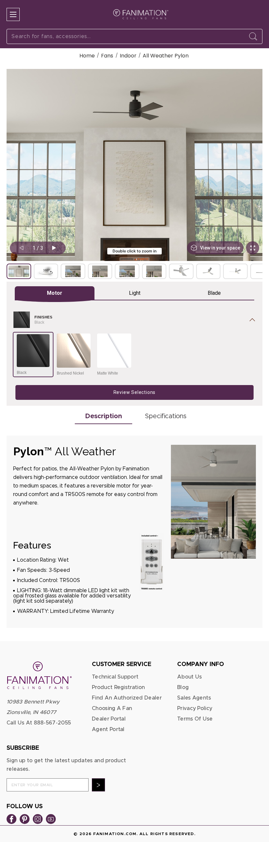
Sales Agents (194, 698)
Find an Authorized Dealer (127, 698)
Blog (183, 687)
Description (103, 416)
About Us (189, 677)
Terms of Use (195, 719)
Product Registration (118, 687)
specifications (165, 416)
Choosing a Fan (112, 708)
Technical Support (115, 677)
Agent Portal (108, 729)
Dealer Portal (109, 719)
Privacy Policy (194, 708)
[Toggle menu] (13, 14)
